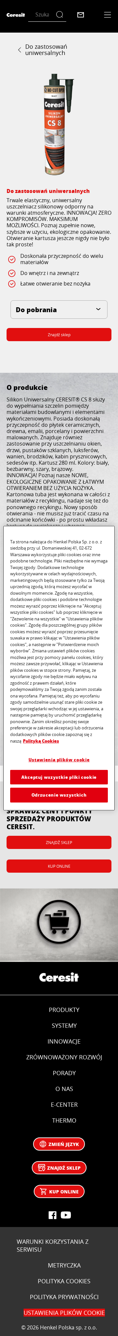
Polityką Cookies (41, 741)
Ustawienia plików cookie (59, 759)
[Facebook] (52, 1215)
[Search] (61, 14)
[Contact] (81, 15)
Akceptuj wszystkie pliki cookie (59, 777)
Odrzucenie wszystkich (59, 795)
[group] (59, 124)
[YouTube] (65, 1215)
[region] (59, 667)
